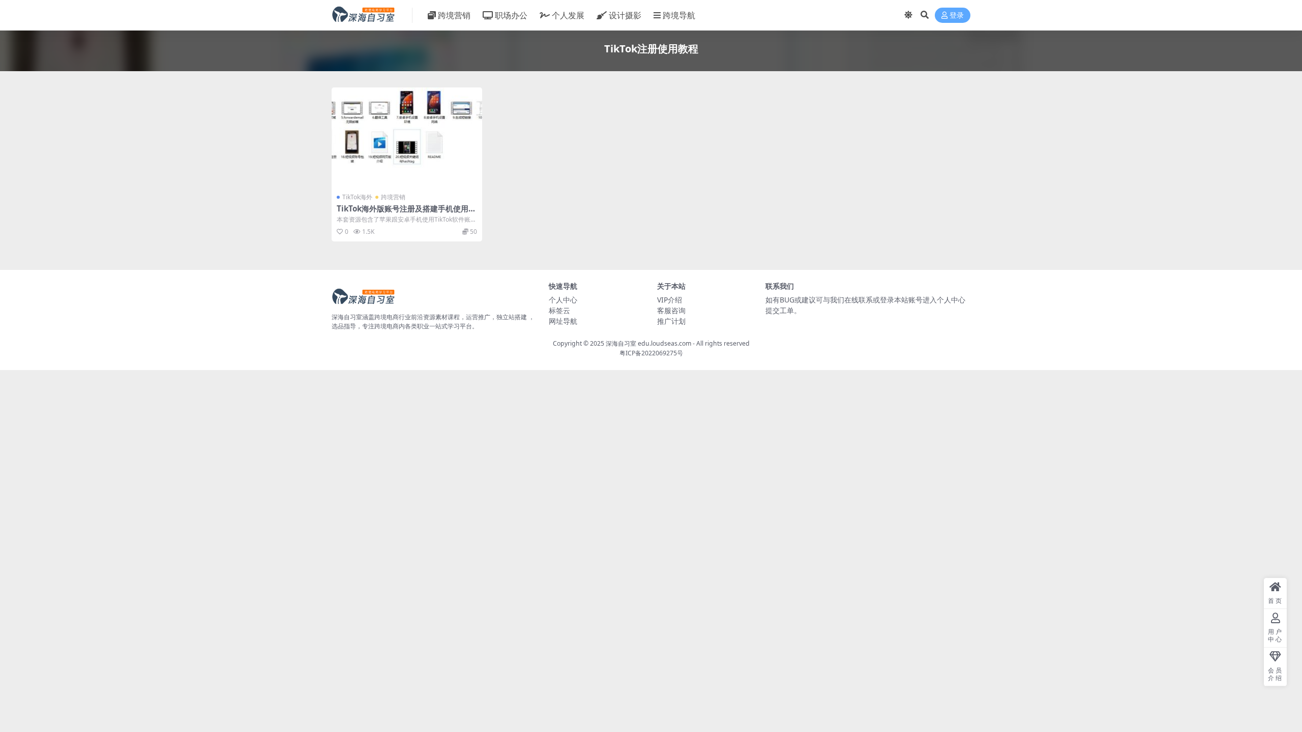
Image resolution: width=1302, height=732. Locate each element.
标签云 (559, 310)
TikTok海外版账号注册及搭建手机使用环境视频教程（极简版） (406, 213)
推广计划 (671, 321)
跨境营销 (454, 15)
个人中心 (563, 299)
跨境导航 (679, 15)
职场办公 (511, 15)
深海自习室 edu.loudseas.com (648, 343)
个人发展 (568, 15)
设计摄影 (625, 15)
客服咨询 (671, 310)
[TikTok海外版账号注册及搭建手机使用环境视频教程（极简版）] (407, 137)
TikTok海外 (357, 197)
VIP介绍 (669, 299)
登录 (957, 15)
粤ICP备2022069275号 (651, 353)
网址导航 (563, 321)
